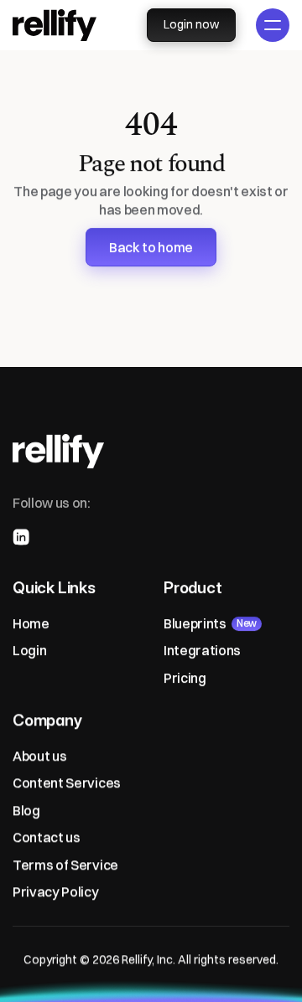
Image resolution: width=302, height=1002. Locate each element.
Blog (26, 809)
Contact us (47, 837)
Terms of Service (65, 863)
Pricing (185, 677)
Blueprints (195, 622)
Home (31, 622)
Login (29, 650)
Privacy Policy (56, 891)
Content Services (67, 782)
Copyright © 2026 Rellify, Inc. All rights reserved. (151, 959)
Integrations (202, 650)
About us (39, 755)
